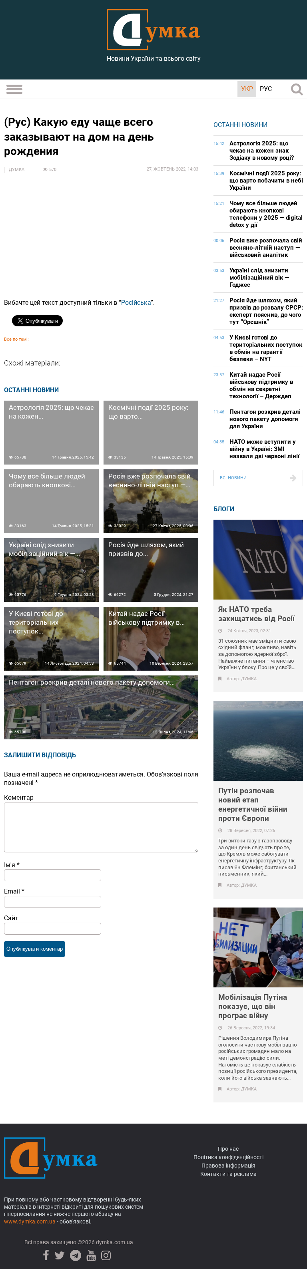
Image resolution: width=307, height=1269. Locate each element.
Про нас (228, 1149)
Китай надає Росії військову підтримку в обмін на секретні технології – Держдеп (261, 385)
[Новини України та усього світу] (153, 46)
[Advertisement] (101, 236)
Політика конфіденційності (228, 1157)
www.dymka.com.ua (30, 1221)
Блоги (223, 509)
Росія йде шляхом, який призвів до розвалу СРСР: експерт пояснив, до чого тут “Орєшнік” (266, 311)
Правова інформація (228, 1165)
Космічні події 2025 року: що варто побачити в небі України (266, 180)
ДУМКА (16, 169)
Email (14, 891)
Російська (136, 302)
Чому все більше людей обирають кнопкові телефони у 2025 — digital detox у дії (266, 214)
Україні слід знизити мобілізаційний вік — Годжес (259, 277)
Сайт (11, 918)
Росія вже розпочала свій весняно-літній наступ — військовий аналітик (265, 247)
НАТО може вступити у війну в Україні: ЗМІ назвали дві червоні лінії (264, 449)
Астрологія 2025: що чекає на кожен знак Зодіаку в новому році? (261, 150)
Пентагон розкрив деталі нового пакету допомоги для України (265, 419)
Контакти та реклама (228, 1174)
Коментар (19, 797)
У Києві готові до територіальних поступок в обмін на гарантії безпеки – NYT (265, 348)
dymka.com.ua (114, 1242)
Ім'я (12, 865)
